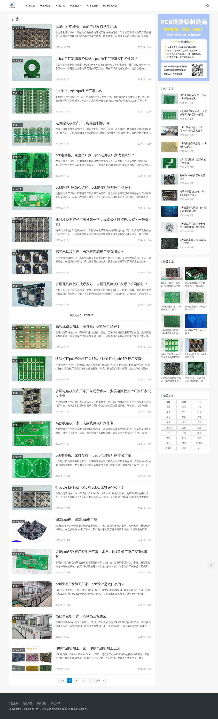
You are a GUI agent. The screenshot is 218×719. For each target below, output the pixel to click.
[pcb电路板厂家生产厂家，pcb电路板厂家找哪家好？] (32, 165)
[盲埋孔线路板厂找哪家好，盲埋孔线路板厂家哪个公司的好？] (32, 294)
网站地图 (56, 708)
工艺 (199, 422)
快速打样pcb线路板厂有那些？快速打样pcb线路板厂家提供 (100, 358)
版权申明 (55, 703)
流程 (199, 437)
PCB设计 (17, 585)
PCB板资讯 (92, 5)
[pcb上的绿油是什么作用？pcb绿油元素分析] (169, 127)
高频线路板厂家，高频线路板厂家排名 (84, 423)
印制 (168, 417)
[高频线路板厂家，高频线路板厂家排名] (32, 433)
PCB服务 (74, 5)
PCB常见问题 (110, 5)
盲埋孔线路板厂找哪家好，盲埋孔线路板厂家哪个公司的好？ (101, 283)
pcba (184, 401)
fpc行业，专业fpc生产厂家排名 (79, 90)
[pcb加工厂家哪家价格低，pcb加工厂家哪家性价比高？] (32, 68)
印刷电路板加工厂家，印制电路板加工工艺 (88, 648)
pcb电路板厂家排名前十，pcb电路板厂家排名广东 (93, 455)
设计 (184, 447)
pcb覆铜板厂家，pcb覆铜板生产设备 (171, 308)
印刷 (184, 417)
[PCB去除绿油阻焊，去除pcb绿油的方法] (169, 95)
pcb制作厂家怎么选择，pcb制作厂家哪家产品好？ (93, 187)
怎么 (184, 427)
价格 (168, 406)
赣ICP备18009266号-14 (75, 708)
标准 (184, 437)
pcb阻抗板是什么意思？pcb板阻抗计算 (170, 284)
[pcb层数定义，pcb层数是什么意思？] (169, 239)
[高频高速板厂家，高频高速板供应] (32, 626)
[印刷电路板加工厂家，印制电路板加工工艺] (32, 658)
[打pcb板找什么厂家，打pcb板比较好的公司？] (32, 497)
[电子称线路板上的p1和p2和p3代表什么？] (169, 191)
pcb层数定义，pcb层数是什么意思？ (193, 241)
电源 (184, 442)
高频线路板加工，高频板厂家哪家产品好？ (88, 326)
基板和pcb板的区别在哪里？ (192, 177)
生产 (168, 442)
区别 (199, 411)
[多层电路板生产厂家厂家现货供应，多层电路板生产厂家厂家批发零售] (32, 401)
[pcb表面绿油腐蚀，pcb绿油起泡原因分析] (169, 207)
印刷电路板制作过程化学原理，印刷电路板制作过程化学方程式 (195, 284)
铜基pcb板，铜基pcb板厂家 (76, 519)
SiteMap (46, 708)
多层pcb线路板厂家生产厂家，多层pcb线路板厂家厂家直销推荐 (102, 554)
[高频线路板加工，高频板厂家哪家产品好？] (32, 336)
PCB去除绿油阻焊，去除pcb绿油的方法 (193, 96)
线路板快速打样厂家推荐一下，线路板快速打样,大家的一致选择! (102, 222)
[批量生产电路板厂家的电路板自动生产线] (32, 36)
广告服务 (13, 703)
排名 (184, 432)
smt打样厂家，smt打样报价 (195, 331)
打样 (168, 432)
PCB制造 (30, 5)
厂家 (199, 417)
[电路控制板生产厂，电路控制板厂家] (32, 133)
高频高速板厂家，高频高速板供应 (81, 616)
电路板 (199, 442)
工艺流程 (168, 427)
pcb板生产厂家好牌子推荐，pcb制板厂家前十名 (192, 225)
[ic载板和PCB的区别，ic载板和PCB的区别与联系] (169, 111)
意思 (199, 427)
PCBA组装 (45, 5)
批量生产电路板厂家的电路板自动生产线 (86, 26)
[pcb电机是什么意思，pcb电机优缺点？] (169, 143)
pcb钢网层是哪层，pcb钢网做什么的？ (170, 331)
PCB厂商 (60, 5)
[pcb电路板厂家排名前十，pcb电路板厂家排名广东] (32, 465)
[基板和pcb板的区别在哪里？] (169, 175)
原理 (184, 422)
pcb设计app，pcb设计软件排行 (196, 308)
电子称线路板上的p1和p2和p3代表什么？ (193, 193)
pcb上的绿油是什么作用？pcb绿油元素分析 (191, 128)
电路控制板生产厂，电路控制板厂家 (83, 122)
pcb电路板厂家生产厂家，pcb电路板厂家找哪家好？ (95, 155)
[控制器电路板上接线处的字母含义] (169, 159)
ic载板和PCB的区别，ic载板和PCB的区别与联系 (193, 112)
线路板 (168, 447)
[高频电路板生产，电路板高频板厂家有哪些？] (32, 261)
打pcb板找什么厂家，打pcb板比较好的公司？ (90, 487)
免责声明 (27, 703)
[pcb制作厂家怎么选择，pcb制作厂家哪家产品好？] (32, 197)
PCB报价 (17, 60)
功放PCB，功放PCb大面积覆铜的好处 (195, 379)
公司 (199, 406)
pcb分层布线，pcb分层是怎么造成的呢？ (171, 355)
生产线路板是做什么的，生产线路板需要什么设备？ (171, 379)
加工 (184, 411)
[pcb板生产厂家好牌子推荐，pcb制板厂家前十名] (169, 223)
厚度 (168, 422)
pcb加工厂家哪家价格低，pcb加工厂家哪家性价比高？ (97, 58)
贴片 (199, 447)
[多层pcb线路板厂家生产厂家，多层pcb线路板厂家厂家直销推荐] (32, 561)
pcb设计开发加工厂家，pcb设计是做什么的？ (90, 583)
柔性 (168, 437)
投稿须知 (41, 703)
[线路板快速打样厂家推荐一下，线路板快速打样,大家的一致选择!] (32, 229)
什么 (199, 401)
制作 (168, 411)
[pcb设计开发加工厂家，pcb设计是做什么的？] (32, 594)
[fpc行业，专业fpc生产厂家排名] (32, 100)
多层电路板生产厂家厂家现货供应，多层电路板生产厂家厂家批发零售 (103, 393)
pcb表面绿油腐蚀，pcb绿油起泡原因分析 (193, 209)
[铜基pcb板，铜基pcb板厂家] (32, 529)
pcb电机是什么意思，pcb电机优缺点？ (193, 144)
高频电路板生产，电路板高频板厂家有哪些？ (90, 251)
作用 (184, 406)
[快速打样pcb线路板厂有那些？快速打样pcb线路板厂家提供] (32, 368)
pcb (168, 401)
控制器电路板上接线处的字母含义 (193, 161)
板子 (199, 432)
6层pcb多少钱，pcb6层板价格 (195, 355)
